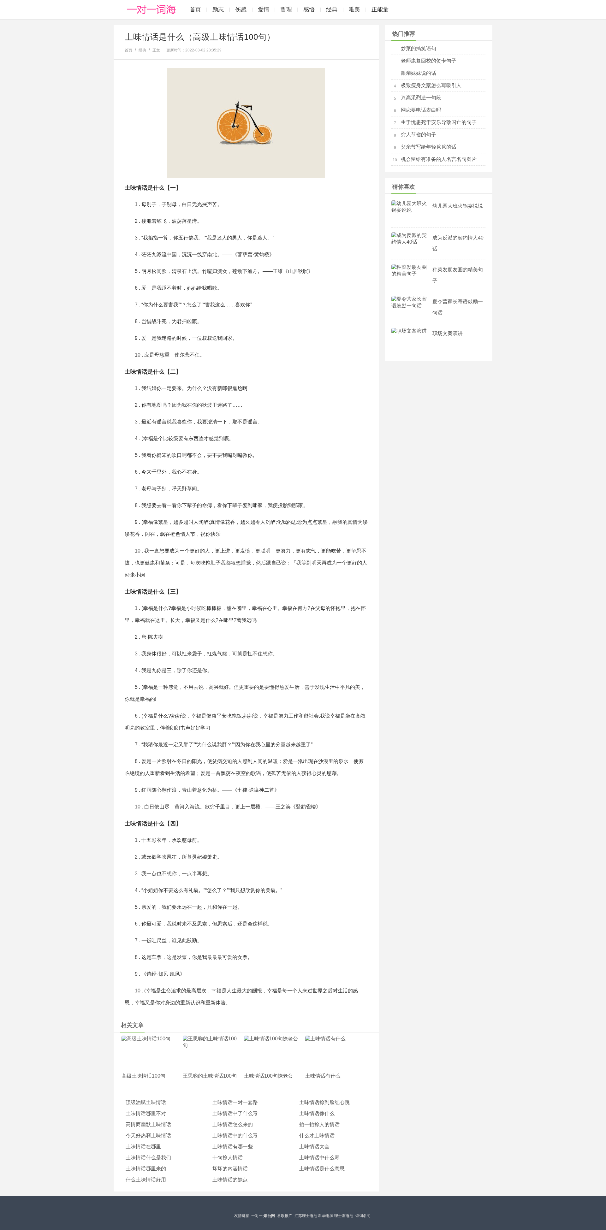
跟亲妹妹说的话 (418, 73)
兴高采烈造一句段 (421, 97)
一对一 (257, 1216)
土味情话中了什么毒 (235, 1113)
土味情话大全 (314, 1146)
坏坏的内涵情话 (230, 1168)
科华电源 (325, 1216)
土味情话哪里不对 (146, 1113)
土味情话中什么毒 (319, 1157)
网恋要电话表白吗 (421, 110)
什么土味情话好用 (146, 1179)
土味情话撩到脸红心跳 (324, 1102)
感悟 (309, 9)
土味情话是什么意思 (322, 1168)
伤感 (241, 9)
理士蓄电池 (343, 1216)
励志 (218, 9)
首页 (195, 9)
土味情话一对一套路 (235, 1102)
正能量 (380, 9)
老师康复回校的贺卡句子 (428, 60)
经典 (331, 9)
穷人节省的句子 (418, 134)
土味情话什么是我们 (148, 1157)
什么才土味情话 (317, 1135)
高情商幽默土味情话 (148, 1124)
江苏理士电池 (305, 1216)
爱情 (263, 9)
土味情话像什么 (317, 1113)
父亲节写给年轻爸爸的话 (428, 147)
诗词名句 (363, 1216)
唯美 (354, 9)
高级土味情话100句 (143, 1076)
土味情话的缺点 (230, 1179)
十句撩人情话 (227, 1157)
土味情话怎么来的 (232, 1124)
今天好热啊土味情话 (148, 1135)
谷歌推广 (284, 1216)
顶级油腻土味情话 (146, 1102)
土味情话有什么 (323, 1076)
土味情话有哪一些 (232, 1146)
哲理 (286, 9)
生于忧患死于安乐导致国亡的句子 (439, 122)
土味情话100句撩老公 (268, 1076)
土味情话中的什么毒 (235, 1135)
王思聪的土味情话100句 (210, 1076)
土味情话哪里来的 (146, 1168)
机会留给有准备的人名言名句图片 (439, 159)
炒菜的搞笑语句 (418, 48)
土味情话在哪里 (143, 1146)
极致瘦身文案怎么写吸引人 (431, 85)
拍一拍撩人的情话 (319, 1124)
